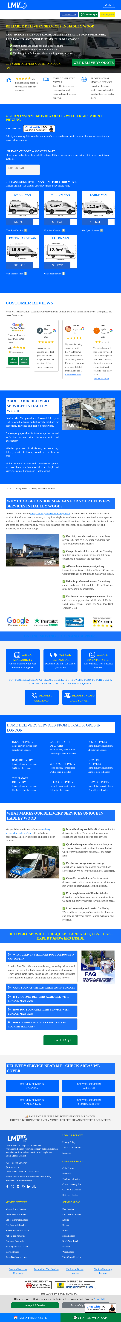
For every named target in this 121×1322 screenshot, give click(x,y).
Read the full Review (73, 375)
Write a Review (24, 361)
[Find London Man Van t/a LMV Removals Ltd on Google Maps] (18, 1186)
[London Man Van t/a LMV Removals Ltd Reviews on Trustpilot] (46, 622)
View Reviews (13, 361)
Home (9, 488)
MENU (109, 5)
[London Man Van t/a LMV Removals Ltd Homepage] (17, 5)
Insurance (66, 1153)
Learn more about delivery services (52, 977)
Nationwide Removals (15, 1236)
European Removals (14, 1241)
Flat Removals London (16, 1225)
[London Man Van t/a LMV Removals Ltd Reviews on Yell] (103, 622)
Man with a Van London (46, 1269)
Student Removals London (17, 1230)
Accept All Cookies (35, 1305)
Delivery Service (21, 488)
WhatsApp (91, 14)
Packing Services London (17, 1246)
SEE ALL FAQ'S (60, 1040)
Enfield (65, 1220)
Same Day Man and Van (16, 1257)
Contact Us (12, 1167)
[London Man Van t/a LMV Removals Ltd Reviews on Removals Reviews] (74, 622)
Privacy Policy (68, 1142)
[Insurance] (75, 1285)
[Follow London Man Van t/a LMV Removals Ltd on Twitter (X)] (12, 1186)
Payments (66, 1174)
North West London (71, 1241)
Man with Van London (16, 1209)
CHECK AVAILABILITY (22, 661)
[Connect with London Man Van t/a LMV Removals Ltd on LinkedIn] (28, 1186)
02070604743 (69, 14)
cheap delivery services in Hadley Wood (50, 513)
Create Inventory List (71, 1184)
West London (68, 1252)
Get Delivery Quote (94, 63)
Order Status (68, 1168)
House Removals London (17, 1214)
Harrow (65, 1225)
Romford (66, 1246)
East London (68, 1209)
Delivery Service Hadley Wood (43, 488)
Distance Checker (70, 1195)
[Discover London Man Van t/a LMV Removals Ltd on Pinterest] (23, 1186)
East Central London (71, 1214)
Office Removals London (17, 1220)
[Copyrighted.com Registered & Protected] (38, 1285)
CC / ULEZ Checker (71, 1190)
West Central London (71, 1257)
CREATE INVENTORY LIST (98, 661)
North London (68, 1236)
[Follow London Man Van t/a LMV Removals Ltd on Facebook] (7, 1186)
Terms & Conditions (71, 1147)
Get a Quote (107, 14)
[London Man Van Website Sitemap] (34, 1186)
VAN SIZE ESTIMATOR (60, 661)
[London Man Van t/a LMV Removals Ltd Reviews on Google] (18, 622)
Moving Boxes (12, 1252)
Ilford (65, 1230)
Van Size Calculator (71, 1179)
